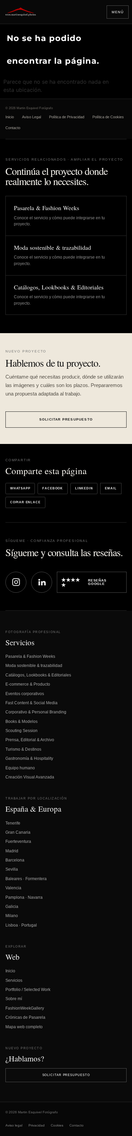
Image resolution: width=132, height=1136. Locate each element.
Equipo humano (20, 768)
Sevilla (11, 869)
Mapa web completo (24, 1027)
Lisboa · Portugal (21, 925)
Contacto (12, 128)
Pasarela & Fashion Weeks (30, 656)
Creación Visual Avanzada (29, 777)
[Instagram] (15, 582)
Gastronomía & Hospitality (29, 758)
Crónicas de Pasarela (25, 1017)
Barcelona (14, 860)
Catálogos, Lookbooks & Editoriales (38, 675)
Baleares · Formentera (26, 878)
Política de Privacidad (66, 117)
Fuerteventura (18, 841)
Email (110, 488)
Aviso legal (13, 1125)
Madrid (11, 851)
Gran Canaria (17, 832)
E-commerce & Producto (27, 684)
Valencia (13, 888)
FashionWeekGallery (24, 1008)
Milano (11, 915)
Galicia (11, 906)
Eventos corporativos (24, 693)
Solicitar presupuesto (66, 419)
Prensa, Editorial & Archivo (29, 739)
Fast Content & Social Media (31, 703)
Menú (118, 12)
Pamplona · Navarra (24, 897)
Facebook (52, 488)
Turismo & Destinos (23, 749)
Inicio (9, 117)
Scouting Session (21, 730)
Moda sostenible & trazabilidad (33, 665)
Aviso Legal (31, 117)
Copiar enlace (25, 502)
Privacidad (36, 1125)
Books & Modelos (21, 721)
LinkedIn (84, 488)
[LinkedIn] (41, 582)
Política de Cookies (108, 117)
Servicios (13, 980)
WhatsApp (20, 488)
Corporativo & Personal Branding (35, 712)
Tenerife (12, 823)
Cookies (57, 1125)
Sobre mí (13, 998)
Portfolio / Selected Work (27, 989)
